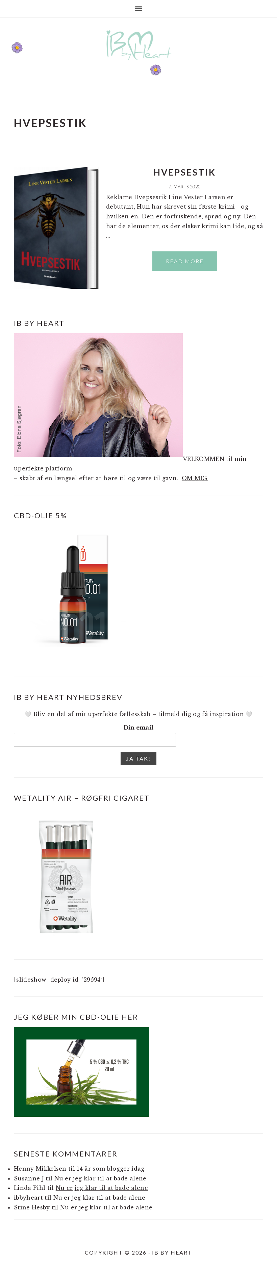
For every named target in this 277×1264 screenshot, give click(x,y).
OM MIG (195, 478)
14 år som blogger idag (110, 1168)
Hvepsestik (184, 172)
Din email (139, 727)
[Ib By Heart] (138, 63)
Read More (185, 261)
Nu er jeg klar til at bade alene (100, 1178)
